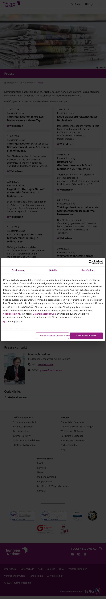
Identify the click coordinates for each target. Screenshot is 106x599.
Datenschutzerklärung (44, 313)
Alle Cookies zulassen (86, 335)
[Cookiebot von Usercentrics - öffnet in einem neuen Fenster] (91, 262)
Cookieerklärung (11, 313)
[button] (32, 306)
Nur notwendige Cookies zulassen (54, 335)
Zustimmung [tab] (18, 270)
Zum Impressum (14, 321)
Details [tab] (53, 270)
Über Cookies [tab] (88, 270)
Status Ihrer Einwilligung (16, 329)
